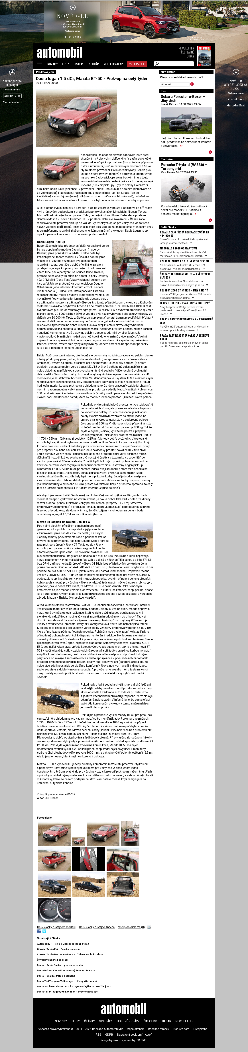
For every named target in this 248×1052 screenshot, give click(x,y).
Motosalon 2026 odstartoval (178, 248)
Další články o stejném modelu (56, 927)
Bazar (166, 1021)
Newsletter (186, 48)
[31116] (89, 896)
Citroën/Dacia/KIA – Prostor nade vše (58, 949)
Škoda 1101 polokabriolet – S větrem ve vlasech (185, 275)
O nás (190, 56)
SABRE (141, 1040)
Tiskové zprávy (127, 1021)
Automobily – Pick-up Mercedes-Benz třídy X (63, 943)
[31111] (130, 844)
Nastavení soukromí (129, 1034)
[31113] (89, 870)
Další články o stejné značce (97, 927)
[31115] (55, 896)
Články (89, 1021)
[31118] (54, 921)
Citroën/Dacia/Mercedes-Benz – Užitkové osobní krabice (70, 954)
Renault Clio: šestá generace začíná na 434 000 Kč (184, 233)
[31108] (55, 844)
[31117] (123, 896)
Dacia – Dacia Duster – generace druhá (60, 965)
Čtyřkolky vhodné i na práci (52, 959)
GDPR (109, 1034)
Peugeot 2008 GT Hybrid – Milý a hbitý (184, 290)
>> (181, 146)
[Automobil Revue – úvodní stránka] (64, 73)
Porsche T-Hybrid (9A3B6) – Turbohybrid (184, 166)
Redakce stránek (158, 1029)
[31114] (123, 870)
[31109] (79, 844)
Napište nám (181, 1029)
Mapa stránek (135, 1029)
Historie (79, 64)
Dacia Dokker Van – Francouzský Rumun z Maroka (66, 970)
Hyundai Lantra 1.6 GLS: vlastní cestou (184, 261)
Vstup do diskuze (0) (131, 927)
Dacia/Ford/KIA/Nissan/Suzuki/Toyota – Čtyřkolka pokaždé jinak (74, 986)
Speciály (94, 64)
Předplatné (187, 52)
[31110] (104, 844)
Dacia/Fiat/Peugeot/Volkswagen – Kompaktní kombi (67, 981)
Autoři (148, 1034)
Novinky (52, 64)
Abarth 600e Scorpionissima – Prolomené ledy (186, 320)
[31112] (55, 870)
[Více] (210, 152)
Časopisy (151, 1021)
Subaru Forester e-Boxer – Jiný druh (183, 98)
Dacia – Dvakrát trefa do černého (56, 975)
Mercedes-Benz (113, 64)
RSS (98, 1034)
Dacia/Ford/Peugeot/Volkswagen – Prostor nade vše (67, 991)
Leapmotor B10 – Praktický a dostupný (185, 303)
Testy (66, 64)
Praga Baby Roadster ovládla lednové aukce (184, 337)
